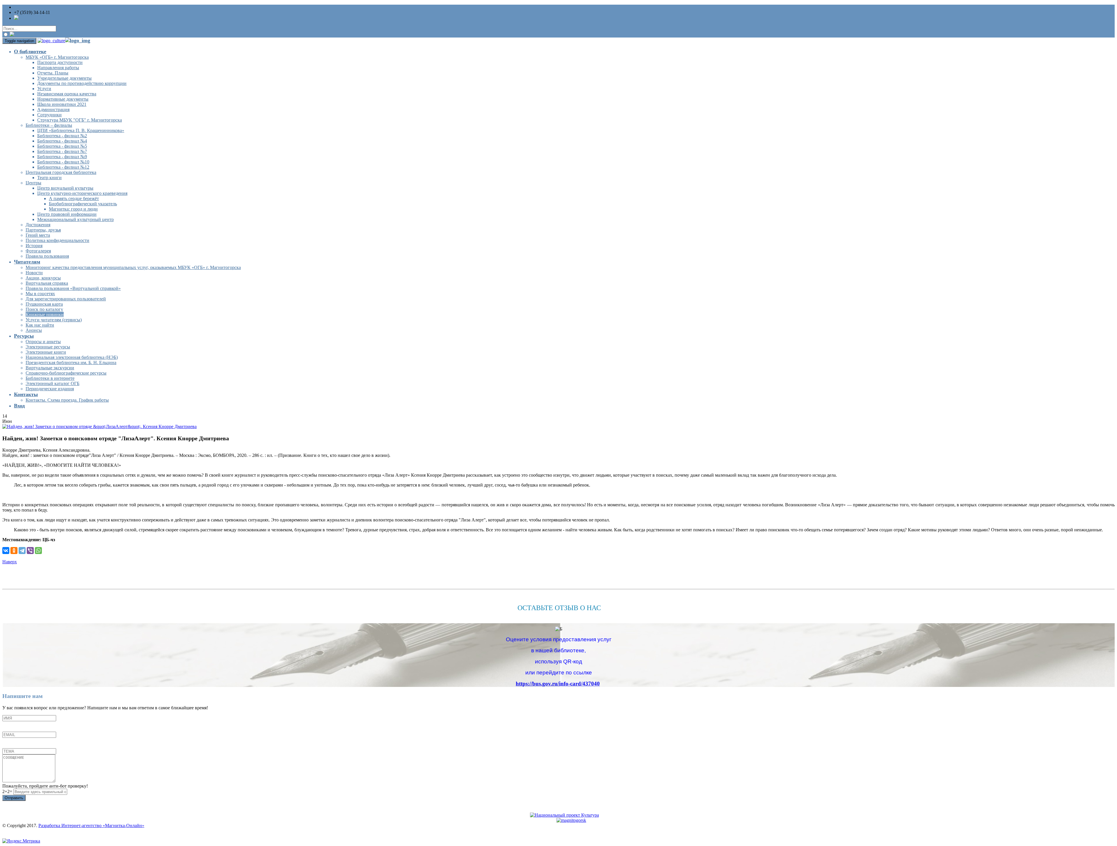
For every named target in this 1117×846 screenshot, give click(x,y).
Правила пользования (47, 256)
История (34, 245)
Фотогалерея (38, 250)
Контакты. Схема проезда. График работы (67, 400)
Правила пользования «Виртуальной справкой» (73, 288)
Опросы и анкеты (43, 341)
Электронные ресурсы (48, 346)
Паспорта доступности (60, 62)
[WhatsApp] (38, 550)
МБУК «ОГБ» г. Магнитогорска (57, 57)
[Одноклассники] (13, 550)
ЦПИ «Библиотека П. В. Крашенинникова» (80, 130)
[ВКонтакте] (5, 550)
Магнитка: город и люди (73, 208)
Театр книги (49, 177)
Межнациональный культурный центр (75, 219)
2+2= (7, 791)
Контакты (26, 394)
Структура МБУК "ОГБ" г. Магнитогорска (79, 119)
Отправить (14, 798)
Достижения (38, 224)
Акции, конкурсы (43, 277)
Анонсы (34, 330)
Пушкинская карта (44, 304)
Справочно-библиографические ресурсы (66, 373)
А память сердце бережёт (74, 198)
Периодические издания (50, 388)
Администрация (53, 109)
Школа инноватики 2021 (61, 104)
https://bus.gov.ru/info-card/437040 (558, 684)
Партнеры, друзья (43, 229)
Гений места (38, 235)
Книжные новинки (45, 314)
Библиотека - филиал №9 (62, 156)
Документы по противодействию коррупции (82, 83)
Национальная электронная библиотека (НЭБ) (72, 357)
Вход (19, 406)
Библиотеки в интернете (50, 378)
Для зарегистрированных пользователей (66, 298)
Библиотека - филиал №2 (62, 135)
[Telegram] (22, 550)
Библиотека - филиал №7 (62, 151)
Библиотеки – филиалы (49, 125)
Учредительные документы (64, 78)
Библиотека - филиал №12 (63, 167)
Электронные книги (46, 352)
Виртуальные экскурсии (50, 367)
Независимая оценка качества (66, 93)
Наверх (9, 561)
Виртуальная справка (47, 283)
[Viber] (30, 550)
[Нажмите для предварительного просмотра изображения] (99, 426)
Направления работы (58, 67)
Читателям (27, 262)
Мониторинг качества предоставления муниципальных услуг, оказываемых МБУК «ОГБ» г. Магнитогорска (133, 267)
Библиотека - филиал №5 (62, 146)
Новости (34, 272)
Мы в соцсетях (40, 293)
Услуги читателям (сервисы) (54, 319)
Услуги (44, 88)
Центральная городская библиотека (61, 172)
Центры (33, 182)
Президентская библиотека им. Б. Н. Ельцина (71, 362)
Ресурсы (24, 336)
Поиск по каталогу (44, 309)
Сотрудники (49, 114)
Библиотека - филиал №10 (63, 161)
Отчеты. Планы (52, 72)
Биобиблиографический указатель (83, 203)
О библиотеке (30, 51)
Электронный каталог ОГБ (52, 383)
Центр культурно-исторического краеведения (82, 193)
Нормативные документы (62, 99)
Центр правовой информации (67, 214)
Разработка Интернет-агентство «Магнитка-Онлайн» (91, 825)
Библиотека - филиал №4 (62, 140)
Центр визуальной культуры (65, 188)
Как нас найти (40, 325)
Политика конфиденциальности (57, 240)
